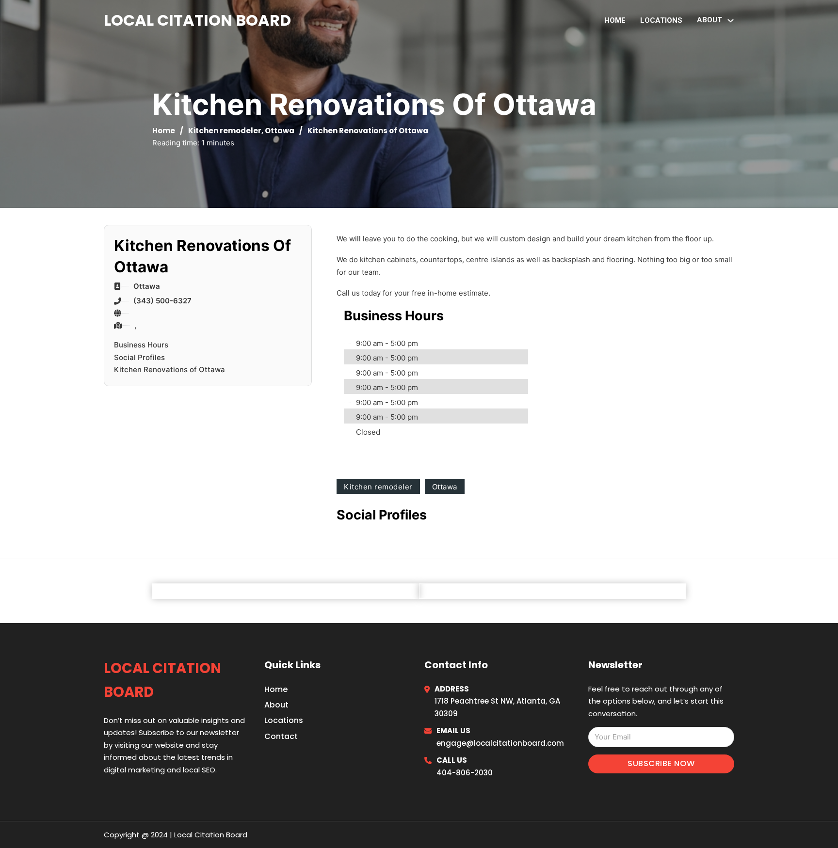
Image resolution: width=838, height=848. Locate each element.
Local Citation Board (197, 20)
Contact (281, 736)
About (276, 704)
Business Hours (141, 344)
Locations (661, 20)
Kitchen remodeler (224, 131)
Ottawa (279, 131)
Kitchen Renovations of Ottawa (169, 369)
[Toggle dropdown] (730, 20)
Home (615, 20)
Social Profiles (139, 357)
